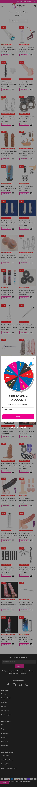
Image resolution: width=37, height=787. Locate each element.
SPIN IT (18, 416)
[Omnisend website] (18, 426)
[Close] (34, 358)
